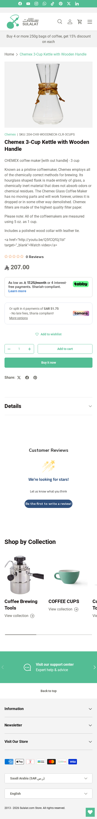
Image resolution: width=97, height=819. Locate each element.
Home (9, 54)
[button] (80, 22)
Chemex (10, 134)
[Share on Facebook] (27, 377)
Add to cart (65, 349)
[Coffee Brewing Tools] (24, 575)
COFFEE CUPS (63, 601)
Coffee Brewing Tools (21, 605)
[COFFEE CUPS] (68, 575)
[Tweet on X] (19, 377)
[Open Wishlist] (90, 812)
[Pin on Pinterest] (35, 377)
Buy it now (48, 362)
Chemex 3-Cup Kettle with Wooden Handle (53, 54)
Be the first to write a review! (48, 504)
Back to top (49, 691)
